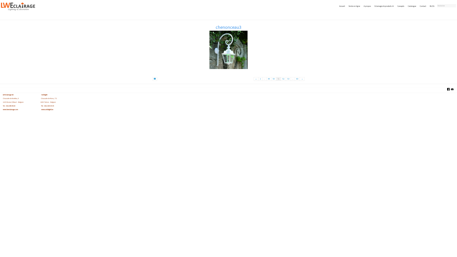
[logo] (18, 11)
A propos (367, 6)
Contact (423, 6)
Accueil (342, 6)
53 (288, 79)
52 (283, 79)
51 (278, 79)
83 (297, 79)
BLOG (432, 6)
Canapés (400, 6)
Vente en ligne (354, 6)
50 (274, 79)
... (264, 79)
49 (269, 79)
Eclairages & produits (384, 6)
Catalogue (412, 6)
